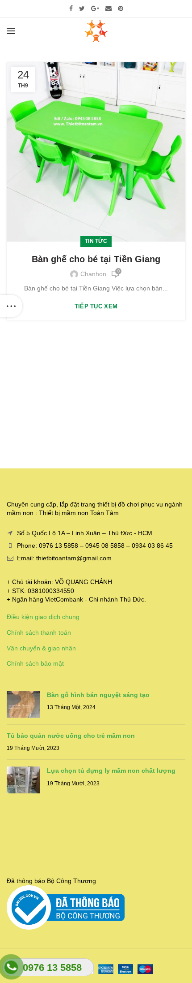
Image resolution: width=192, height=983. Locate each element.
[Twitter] (82, 8)
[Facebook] (71, 8)
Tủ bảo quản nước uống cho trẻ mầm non (71, 735)
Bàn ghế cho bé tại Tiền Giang (96, 259)
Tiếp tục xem (96, 306)
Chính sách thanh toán (39, 632)
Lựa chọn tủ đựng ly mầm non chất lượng (111, 770)
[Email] (108, 8)
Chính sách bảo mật (35, 663)
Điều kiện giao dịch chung (43, 616)
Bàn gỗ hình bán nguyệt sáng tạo (98, 694)
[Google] (95, 8)
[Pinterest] (120, 8)
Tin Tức (96, 241)
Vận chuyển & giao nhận (41, 648)
